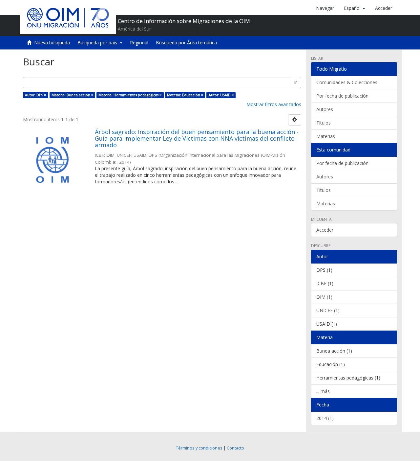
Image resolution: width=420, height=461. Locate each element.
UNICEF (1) (328, 310)
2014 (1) (325, 418)
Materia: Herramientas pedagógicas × (129, 95)
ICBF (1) (324, 283)
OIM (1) (324, 297)
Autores (324, 109)
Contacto (235, 448)
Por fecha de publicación (342, 96)
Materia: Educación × (185, 95)
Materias (325, 136)
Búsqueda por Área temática (186, 42)
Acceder (324, 230)
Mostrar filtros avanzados (273, 104)
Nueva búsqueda (52, 42)
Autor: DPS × (35, 95)
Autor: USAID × (221, 95)
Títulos (323, 123)
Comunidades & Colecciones (346, 82)
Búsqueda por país (98, 42)
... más (323, 391)
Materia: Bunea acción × (72, 95)
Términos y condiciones (199, 448)
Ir (295, 82)
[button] (354, 8)
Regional (139, 42)
